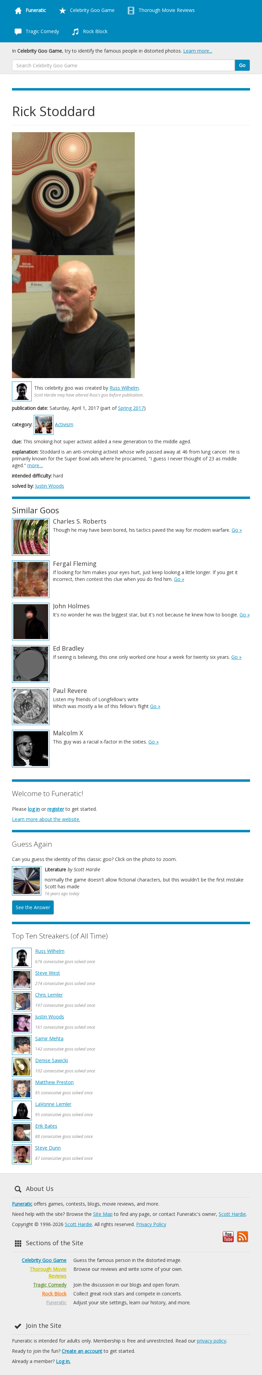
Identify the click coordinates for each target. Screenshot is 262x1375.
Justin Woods (49, 486)
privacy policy (211, 1340)
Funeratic (22, 1203)
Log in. (63, 1361)
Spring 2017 (131, 408)
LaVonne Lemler (53, 1104)
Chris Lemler (49, 994)
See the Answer (33, 907)
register (55, 809)
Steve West (47, 973)
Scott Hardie (232, 1214)
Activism (64, 424)
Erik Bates (46, 1126)
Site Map (103, 1214)
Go (242, 65)
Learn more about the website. (46, 819)
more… (35, 465)
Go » (237, 530)
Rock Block (94, 31)
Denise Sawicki (51, 1060)
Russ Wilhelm (124, 388)
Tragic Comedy (41, 31)
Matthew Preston (54, 1082)
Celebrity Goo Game (92, 10)
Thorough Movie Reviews (166, 10)
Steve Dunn (48, 1147)
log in (34, 809)
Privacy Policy (151, 1224)
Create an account (82, 1351)
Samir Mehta (49, 1038)
